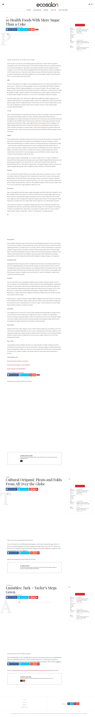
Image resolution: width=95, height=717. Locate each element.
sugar (30, 74)
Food (7, 17)
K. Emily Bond (17, 487)
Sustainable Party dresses (45, 670)
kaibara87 (14, 372)
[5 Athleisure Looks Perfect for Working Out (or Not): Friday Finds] (73, 41)
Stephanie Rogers (18, 27)
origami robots (17, 559)
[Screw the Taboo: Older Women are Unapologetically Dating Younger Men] (73, 33)
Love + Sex (53, 10)
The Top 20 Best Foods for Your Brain (17, 361)
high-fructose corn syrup (37, 123)
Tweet (24, 29)
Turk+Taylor (55, 670)
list (27, 381)
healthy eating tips (21, 381)
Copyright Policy (24, 707)
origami (11, 559)
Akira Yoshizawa (46, 548)
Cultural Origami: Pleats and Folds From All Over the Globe (34, 481)
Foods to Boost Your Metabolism (16, 369)
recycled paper (32, 559)
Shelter (46, 10)
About (24, 700)
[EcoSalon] (11, 4)
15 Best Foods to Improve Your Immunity (18, 365)
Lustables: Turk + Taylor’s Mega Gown (31, 589)
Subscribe (24, 704)
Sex (81, 28)
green (18, 670)
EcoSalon (14, 670)
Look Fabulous (37, 10)
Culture (28, 10)
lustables (22, 670)
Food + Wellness (62, 10)
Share (12, 29)
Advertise (24, 702)
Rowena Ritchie (18, 595)
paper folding (24, 559)
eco (10, 670)
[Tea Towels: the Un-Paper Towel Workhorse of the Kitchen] (73, 47)
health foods (13, 381)
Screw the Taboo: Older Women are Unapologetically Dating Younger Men (82, 31)
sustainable (36, 670)
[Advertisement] (34, 435)
